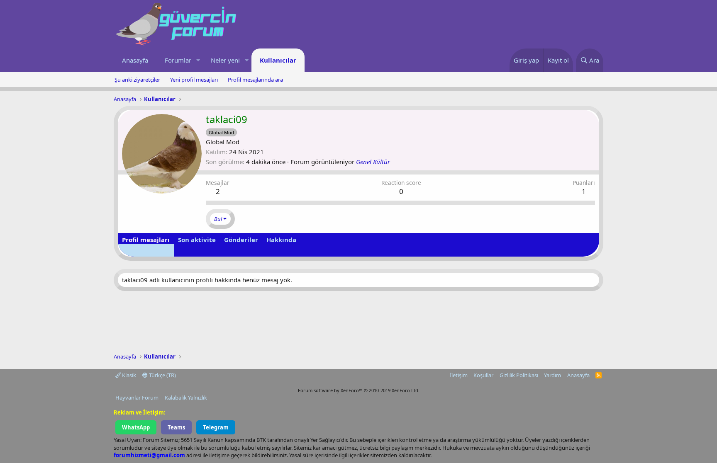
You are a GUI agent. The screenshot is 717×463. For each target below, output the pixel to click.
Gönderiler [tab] (241, 239)
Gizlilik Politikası (519, 375)
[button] (197, 60)
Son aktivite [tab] (197, 239)
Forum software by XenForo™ (358, 390)
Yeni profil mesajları (194, 79)
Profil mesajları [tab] (146, 239)
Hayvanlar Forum (137, 397)
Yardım (552, 375)
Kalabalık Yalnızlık (186, 397)
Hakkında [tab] (281, 239)
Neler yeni (225, 60)
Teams (176, 427)
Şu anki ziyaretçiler (137, 79)
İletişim (459, 375)
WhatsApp (136, 427)
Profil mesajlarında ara (255, 79)
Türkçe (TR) (162, 375)
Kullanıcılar (278, 60)
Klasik (128, 375)
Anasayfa (135, 60)
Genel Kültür (373, 162)
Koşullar (483, 375)
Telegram (216, 427)
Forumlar (178, 60)
